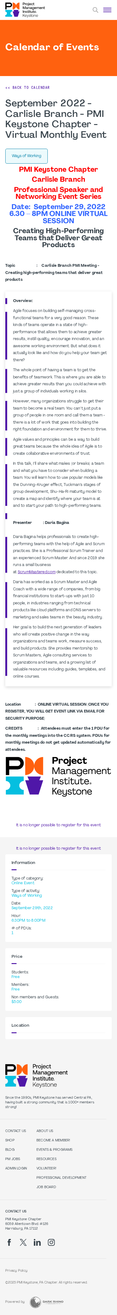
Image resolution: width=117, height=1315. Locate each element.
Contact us (15, 1131)
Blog (10, 1150)
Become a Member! (53, 1140)
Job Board (46, 1187)
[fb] (9, 1242)
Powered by (15, 1302)
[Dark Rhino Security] (46, 1302)
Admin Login (16, 1168)
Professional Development (61, 1178)
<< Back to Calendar (27, 87)
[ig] (51, 1242)
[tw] (23, 1242)
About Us (45, 1131)
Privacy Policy (16, 1271)
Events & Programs (55, 1150)
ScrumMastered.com (37, 572)
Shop (10, 1140)
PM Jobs (12, 1159)
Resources (46, 1159)
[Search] (95, 10)
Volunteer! (46, 1168)
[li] (37, 1242)
